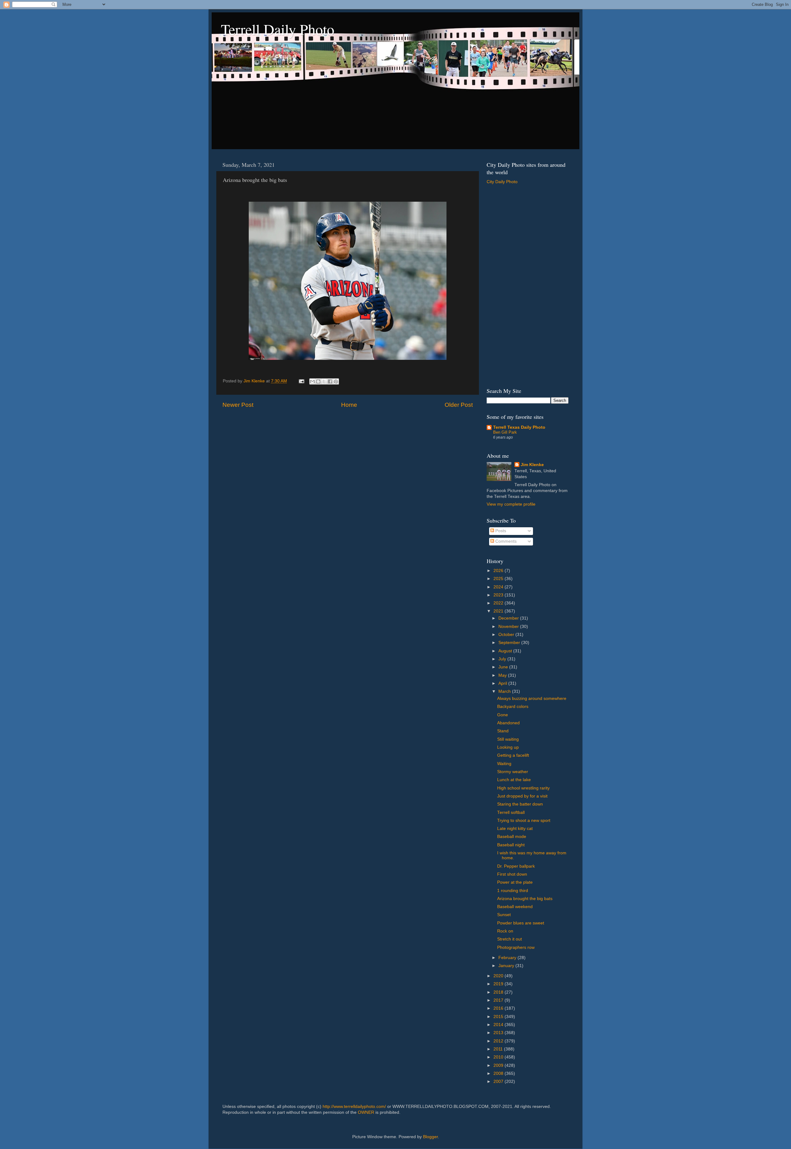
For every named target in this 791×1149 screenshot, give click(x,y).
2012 (499, 1041)
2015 (499, 1016)
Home (349, 405)
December (509, 618)
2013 (499, 1032)
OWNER (366, 1112)
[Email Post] (301, 381)
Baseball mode (511, 836)
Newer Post (237, 405)
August (505, 651)
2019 (499, 984)
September (509, 642)
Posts (500, 530)
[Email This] (312, 381)
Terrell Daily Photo (277, 29)
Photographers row (516, 947)
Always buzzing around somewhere (531, 698)
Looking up (508, 747)
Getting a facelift (513, 755)
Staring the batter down (520, 804)
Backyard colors (512, 706)
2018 (499, 992)
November (509, 626)
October (506, 634)
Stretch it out (509, 939)
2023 (499, 595)
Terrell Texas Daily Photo (519, 427)
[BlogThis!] (318, 381)
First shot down (512, 874)
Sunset (504, 914)
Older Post (459, 405)
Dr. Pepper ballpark (516, 866)
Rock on (505, 931)
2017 (499, 1000)
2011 (498, 1049)
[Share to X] (324, 381)
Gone (502, 715)
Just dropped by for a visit (522, 796)
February (508, 957)
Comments (505, 541)
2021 (499, 611)
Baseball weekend (515, 906)
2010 (499, 1057)
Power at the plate (515, 882)
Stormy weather (512, 771)
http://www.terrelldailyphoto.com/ (354, 1106)
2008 (499, 1073)
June (503, 667)
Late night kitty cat (515, 828)
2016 (499, 1008)
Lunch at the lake (514, 779)
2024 (499, 587)
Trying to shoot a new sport (523, 820)
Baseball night (511, 845)
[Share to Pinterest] (336, 381)
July (502, 659)
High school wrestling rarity (523, 788)
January (506, 965)
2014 (499, 1024)
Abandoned (508, 723)
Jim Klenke (532, 464)
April (503, 683)
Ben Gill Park (505, 432)
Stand (503, 731)
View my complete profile (511, 504)
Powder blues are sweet (520, 923)
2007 (499, 1081)
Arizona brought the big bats (524, 898)
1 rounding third (512, 890)
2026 (499, 570)
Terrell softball (511, 812)
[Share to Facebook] (330, 381)
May (503, 675)
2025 (499, 578)
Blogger (430, 1136)
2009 (499, 1065)
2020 (499, 976)
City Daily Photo (502, 181)
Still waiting (508, 739)
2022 (499, 603)
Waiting (504, 763)
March (505, 691)
